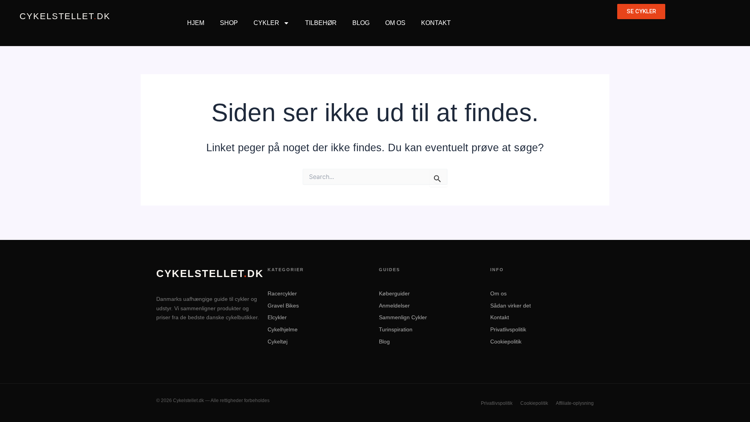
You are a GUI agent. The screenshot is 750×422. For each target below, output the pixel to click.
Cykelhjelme (283, 329)
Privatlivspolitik (508, 329)
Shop (229, 23)
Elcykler (277, 317)
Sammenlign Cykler (403, 317)
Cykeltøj (278, 341)
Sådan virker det (510, 305)
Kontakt (436, 23)
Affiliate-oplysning (575, 403)
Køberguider (394, 293)
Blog (361, 23)
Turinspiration (395, 329)
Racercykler (282, 293)
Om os (498, 293)
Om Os (395, 23)
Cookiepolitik (505, 341)
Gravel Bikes (283, 305)
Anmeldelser (394, 305)
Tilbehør (321, 23)
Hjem (195, 23)
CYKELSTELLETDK (65, 16)
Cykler (266, 23)
